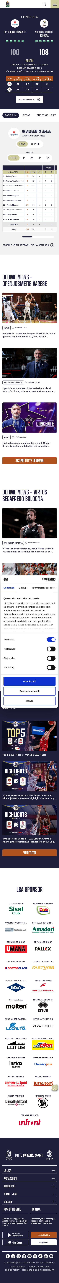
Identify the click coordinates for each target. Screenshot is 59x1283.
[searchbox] (29, 4)
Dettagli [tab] (23, 587)
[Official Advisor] (30, 1122)
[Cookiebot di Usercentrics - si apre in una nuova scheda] (42, 579)
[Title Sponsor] (16, 910)
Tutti (13, 157)
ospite (35, 143)
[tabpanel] (29, 188)
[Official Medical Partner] (16, 987)
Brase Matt (39, 135)
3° (40, 157)
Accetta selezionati (29, 691)
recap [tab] (26, 115)
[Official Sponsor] (16, 949)
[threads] (18, 1256)
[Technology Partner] (43, 968)
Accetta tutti (29, 681)
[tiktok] (40, 1256)
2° (31, 157)
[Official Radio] (43, 1103)
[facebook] (8, 1256)
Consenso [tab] (8, 587)
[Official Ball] (16, 1006)
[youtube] (29, 1256)
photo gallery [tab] (46, 115)
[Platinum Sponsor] (43, 910)
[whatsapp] (46, 1256)
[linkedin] (24, 1256)
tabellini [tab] (11, 115)
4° (48, 157)
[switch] (51, 649)
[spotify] (51, 1256)
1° (24, 157)
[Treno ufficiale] (43, 987)
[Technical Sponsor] (43, 1006)
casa (22, 143)
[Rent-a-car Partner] (16, 1026)
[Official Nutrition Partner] (43, 1045)
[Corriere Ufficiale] (43, 1064)
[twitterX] (35, 1256)
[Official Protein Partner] (43, 929)
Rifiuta (29, 701)
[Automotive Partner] (16, 929)
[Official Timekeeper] (16, 1045)
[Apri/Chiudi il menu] (55, 4)
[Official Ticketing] (43, 1026)
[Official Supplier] (16, 1064)
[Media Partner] (16, 1083)
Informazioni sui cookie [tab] (44, 587)
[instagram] (13, 1256)
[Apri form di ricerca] (44, 4)
